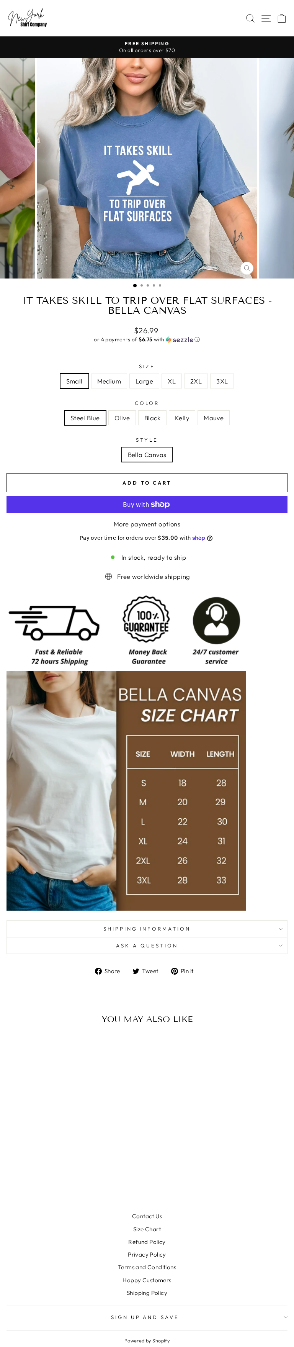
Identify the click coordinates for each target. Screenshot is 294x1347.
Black (152, 418)
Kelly (182, 418)
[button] (147, 339)
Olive (122, 418)
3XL (222, 381)
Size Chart (147, 1229)
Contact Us (147, 1216)
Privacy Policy (147, 1254)
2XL (196, 381)
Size (147, 366)
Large (144, 381)
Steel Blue (85, 418)
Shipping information (147, 929)
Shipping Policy (147, 1292)
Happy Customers (146, 1280)
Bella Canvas (147, 455)
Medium (109, 381)
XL (172, 381)
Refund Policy (146, 1241)
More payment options (147, 524)
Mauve (214, 418)
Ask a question (147, 945)
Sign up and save (145, 1317)
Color (147, 403)
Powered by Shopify (147, 1340)
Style (147, 440)
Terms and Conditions (147, 1267)
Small (74, 381)
